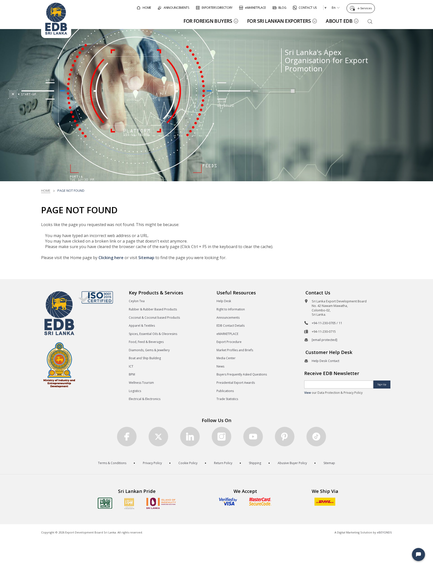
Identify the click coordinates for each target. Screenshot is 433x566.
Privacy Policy (152, 463)
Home (45, 190)
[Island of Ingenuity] (161, 503)
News (220, 366)
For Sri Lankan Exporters (279, 21)
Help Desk (223, 301)
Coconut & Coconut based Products (154, 317)
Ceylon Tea (137, 301)
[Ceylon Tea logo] (105, 503)
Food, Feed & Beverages (146, 342)
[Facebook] (127, 436)
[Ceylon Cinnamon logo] (129, 503)
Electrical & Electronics (144, 399)
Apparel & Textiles (142, 325)
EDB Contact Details (230, 325)
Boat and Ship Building (145, 358)
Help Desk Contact (325, 360)
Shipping (255, 463)
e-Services (365, 8)
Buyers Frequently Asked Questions (241, 374)
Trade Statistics (227, 399)
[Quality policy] (95, 297)
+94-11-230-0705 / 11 (327, 323)
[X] (158, 436)
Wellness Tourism (141, 383)
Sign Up (382, 384)
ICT (131, 366)
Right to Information (230, 309)
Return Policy (223, 463)
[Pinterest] (284, 436)
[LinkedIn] (190, 436)
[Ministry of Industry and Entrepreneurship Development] (59, 364)
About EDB (339, 21)
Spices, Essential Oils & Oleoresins (153, 334)
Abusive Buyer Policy (292, 463)
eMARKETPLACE (227, 334)
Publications (225, 391)
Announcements (228, 317)
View (307, 393)
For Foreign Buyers (207, 21)
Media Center (226, 358)
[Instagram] (221, 436)
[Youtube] (253, 436)
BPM (132, 374)
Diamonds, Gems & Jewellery (149, 350)
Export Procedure (229, 342)
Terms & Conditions (112, 463)
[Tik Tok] (316, 436)
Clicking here (111, 257)
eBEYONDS (384, 532)
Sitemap (146, 257)
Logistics (135, 391)
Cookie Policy (187, 463)
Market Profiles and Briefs (234, 350)
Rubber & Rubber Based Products (153, 309)
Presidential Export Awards (235, 383)
